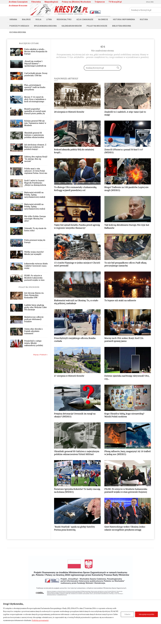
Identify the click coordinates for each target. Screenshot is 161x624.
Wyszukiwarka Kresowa (45, 26)
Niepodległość (51, 2)
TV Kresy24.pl (115, 2)
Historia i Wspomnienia (124, 19)
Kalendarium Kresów (72, 26)
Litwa (49, 19)
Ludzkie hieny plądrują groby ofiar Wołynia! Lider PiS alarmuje (35, 307)
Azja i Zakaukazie (84, 19)
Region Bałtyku (64, 19)
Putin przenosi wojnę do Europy (34, 241)
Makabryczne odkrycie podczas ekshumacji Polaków (34, 319)
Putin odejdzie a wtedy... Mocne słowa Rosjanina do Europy (35, 51)
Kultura (144, 19)
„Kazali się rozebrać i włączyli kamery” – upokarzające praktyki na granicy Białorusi (35, 64)
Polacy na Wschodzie (97, 26)
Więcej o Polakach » (40, 355)
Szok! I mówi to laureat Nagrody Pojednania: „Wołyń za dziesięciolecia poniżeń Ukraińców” (35, 183)
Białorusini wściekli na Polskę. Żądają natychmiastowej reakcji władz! (34, 195)
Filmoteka (36, 2)
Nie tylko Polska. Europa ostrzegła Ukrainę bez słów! (35, 218)
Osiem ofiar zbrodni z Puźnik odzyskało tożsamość (33, 331)
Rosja (38, 19)
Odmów (127, 614)
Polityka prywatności (40, 620)
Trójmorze (100, 2)
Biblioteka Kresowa (121, 26)
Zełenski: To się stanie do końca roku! (35, 229)
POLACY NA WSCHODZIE (29, 287)
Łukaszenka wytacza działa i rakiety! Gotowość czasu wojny (36, 265)
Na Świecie (103, 19)
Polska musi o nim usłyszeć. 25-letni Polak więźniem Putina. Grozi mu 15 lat (35, 171)
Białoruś (26, 19)
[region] (80, 612)
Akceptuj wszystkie (146, 614)
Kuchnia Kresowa (17, 32)
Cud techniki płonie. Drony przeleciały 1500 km (35, 74)
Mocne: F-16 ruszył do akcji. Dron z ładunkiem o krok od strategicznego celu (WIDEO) (35, 100)
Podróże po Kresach (19, 26)
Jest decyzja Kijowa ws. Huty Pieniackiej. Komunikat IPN (34, 295)
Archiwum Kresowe (18, 5)
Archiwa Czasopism (18, 2)
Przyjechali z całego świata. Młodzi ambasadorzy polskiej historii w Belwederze (33, 344)
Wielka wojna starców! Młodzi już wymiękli (34, 253)
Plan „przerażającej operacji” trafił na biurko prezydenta (34, 87)
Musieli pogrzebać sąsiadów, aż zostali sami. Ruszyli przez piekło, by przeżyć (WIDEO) (35, 112)
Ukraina (13, 19)
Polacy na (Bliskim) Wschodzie (76, 2)
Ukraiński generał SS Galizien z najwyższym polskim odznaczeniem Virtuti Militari (34, 136)
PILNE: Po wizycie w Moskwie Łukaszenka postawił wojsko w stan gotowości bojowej (34, 278)
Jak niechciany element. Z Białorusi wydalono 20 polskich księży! (35, 146)
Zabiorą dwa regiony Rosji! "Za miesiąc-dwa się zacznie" (35, 158)
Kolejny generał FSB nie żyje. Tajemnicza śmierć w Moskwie (35, 123)
